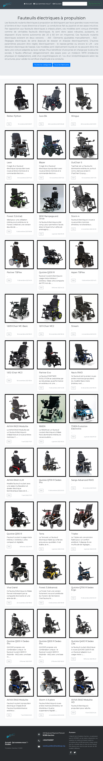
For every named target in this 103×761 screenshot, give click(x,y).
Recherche (95, 4)
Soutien (58, 4)
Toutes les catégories (42, 65)
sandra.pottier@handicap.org (54, 746)
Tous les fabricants (61, 65)
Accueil (28, 4)
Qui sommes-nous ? (43, 4)
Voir (9, 124)
